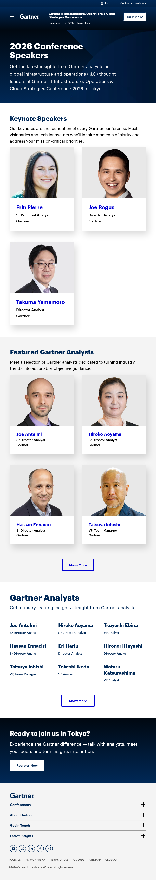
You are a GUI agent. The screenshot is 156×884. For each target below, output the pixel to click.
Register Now (135, 16)
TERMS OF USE (59, 859)
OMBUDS (78, 859)
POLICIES (15, 859)
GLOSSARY (112, 859)
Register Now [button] (27, 765)
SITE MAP (95, 859)
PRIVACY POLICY (36, 859)
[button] (108, 3)
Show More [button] (78, 565)
